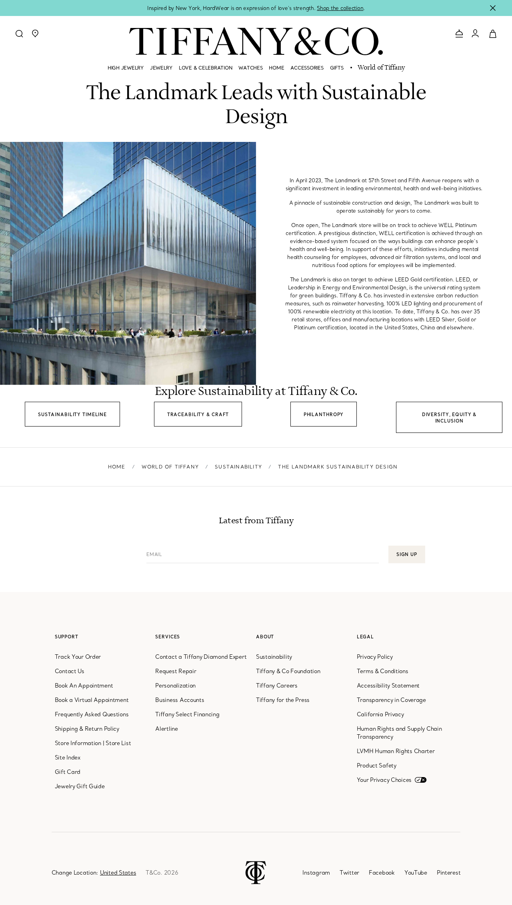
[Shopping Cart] (493, 33)
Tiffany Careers (277, 685)
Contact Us (69, 671)
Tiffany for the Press (283, 700)
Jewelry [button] (161, 68)
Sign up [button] (406, 554)
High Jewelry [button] (126, 68)
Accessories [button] (306, 68)
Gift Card (67, 771)
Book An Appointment (84, 685)
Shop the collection (340, 8)
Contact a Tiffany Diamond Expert (200, 656)
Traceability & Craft (198, 414)
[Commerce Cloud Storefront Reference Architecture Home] (255, 872)
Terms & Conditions (382, 671)
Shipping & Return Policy (87, 728)
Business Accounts (179, 700)
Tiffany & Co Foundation (288, 671)
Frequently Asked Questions (92, 714)
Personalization (175, 685)
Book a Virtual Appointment (92, 700)
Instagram (316, 872)
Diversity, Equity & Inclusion (449, 418)
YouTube (415, 872)
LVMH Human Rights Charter (396, 751)
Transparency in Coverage (391, 700)
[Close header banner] (493, 8)
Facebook (382, 872)
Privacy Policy (375, 656)
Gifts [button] (337, 68)
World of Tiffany (381, 68)
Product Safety (376, 765)
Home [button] (276, 68)
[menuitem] (125, 71)
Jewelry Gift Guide (80, 786)
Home (117, 467)
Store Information (78, 743)
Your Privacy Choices (384, 779)
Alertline (166, 728)
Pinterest (448, 872)
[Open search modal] (19, 33)
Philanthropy (324, 414)
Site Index (67, 757)
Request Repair (175, 671)
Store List (118, 743)
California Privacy (380, 714)
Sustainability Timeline (72, 414)
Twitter (349, 872)
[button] (35, 33)
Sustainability (238, 467)
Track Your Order (78, 656)
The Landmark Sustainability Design (338, 467)
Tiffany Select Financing (187, 714)
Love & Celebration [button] (205, 68)
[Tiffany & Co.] (256, 41)
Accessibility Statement (388, 685)
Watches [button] (250, 68)
